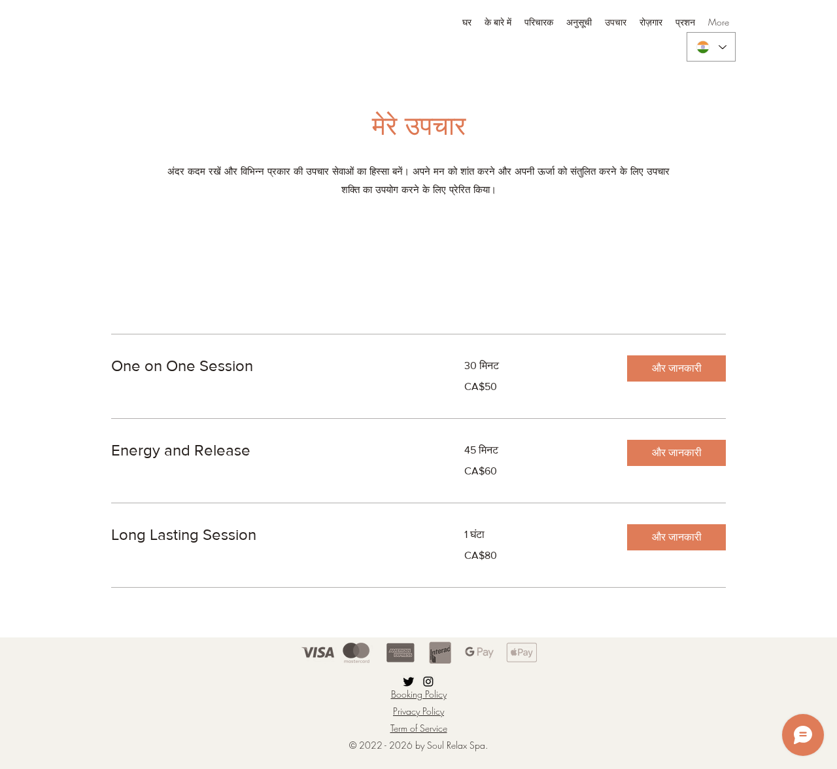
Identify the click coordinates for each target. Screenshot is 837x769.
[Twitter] (408, 681)
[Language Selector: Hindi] (711, 47)
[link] (272, 365)
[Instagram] (428, 681)
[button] (676, 368)
